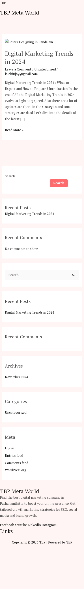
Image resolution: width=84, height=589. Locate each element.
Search (10, 176)
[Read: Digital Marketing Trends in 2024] (29, 41)
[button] (82, 18)
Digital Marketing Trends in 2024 (39, 58)
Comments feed (16, 463)
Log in (9, 448)
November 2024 (16, 377)
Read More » (14, 129)
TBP (3, 3)
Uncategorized (45, 69)
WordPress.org (15, 470)
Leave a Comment (18, 69)
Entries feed (14, 455)
